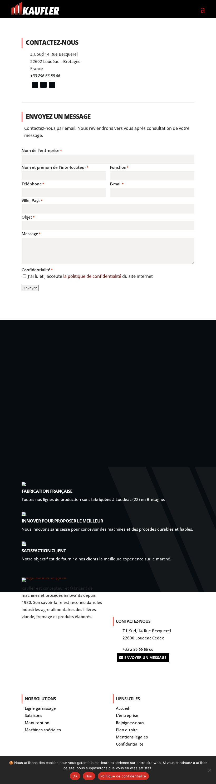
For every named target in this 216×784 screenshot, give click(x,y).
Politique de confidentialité (123, 776)
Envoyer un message (145, 657)
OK (74, 776)
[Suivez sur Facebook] (52, 85)
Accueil (122, 708)
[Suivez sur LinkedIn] (35, 85)
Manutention (37, 722)
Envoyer (30, 287)
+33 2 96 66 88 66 (137, 649)
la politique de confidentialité (92, 276)
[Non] (209, 770)
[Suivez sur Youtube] (43, 85)
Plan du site (127, 729)
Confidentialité (130, 744)
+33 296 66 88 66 (45, 75)
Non (88, 776)
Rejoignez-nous (130, 722)
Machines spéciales (43, 729)
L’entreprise (127, 715)
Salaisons (33, 715)
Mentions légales (132, 736)
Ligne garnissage (40, 708)
